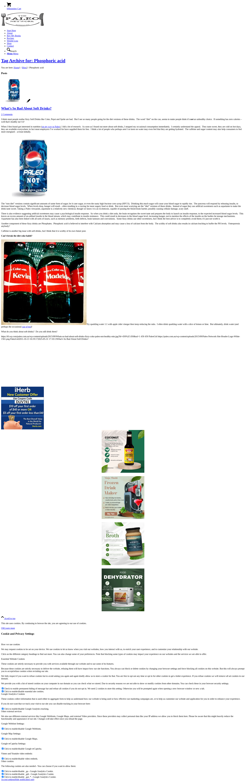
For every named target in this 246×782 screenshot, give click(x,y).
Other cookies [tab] (7, 761)
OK (3, 628)
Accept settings (8, 779)
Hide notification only (24, 779)
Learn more (10, 628)
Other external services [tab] (11, 711)
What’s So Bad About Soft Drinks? (26, 108)
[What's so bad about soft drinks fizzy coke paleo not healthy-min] (15, 102)
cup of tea (26, 327)
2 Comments (7, 114)
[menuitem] (126, 30)
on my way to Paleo (51, 126)
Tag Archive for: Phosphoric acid (33, 60)
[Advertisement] (86, 362)
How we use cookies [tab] (10, 644)
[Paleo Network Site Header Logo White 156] (22, 26)
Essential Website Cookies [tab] (13, 659)
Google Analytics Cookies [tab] (13, 694)
